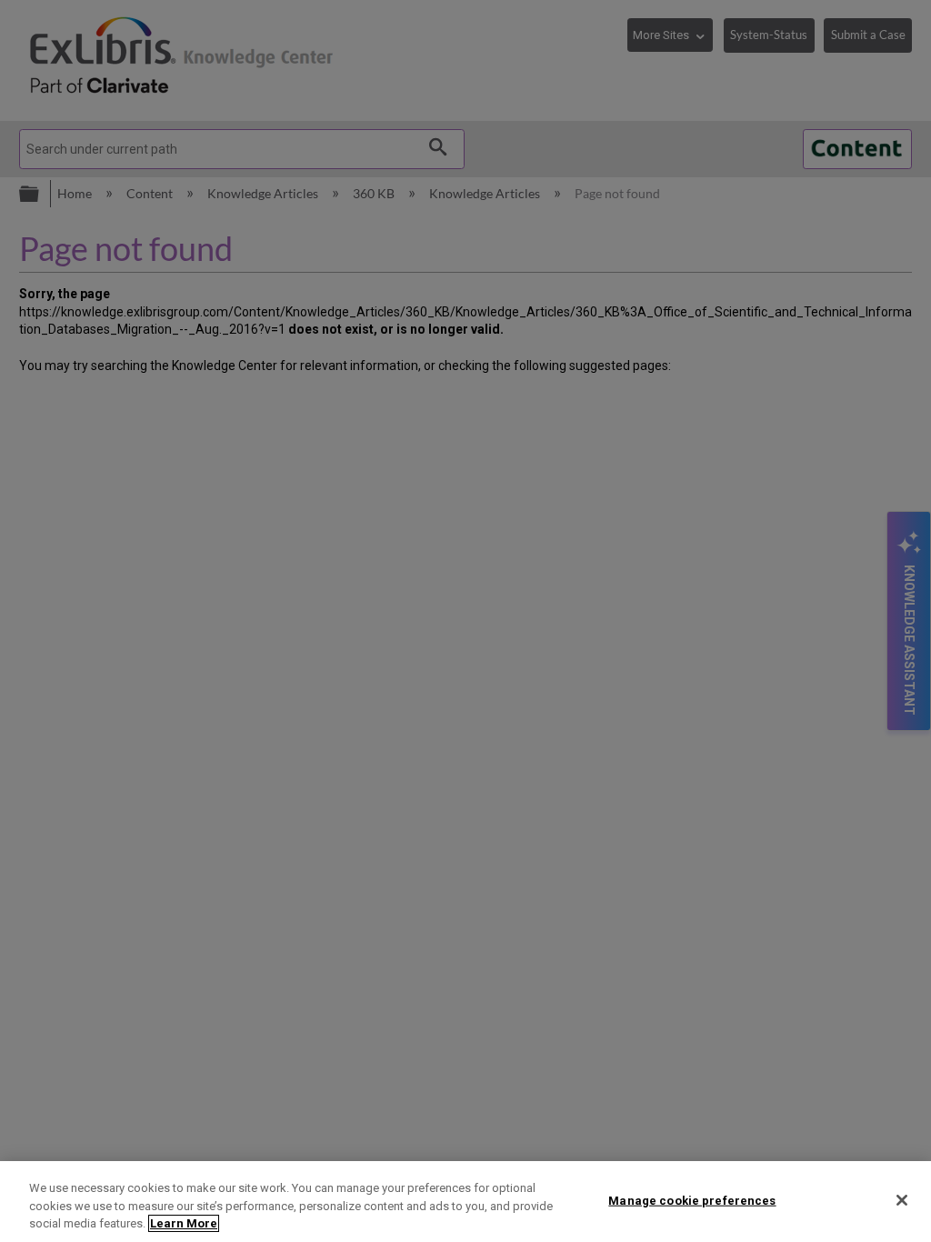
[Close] (902, 1200)
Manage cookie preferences (692, 1200)
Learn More (183, 1223)
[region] (465, 1201)
